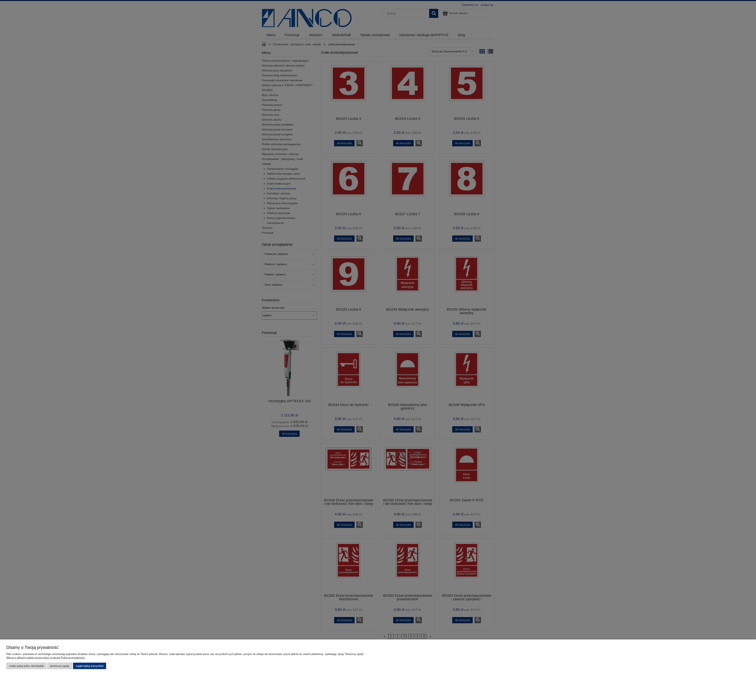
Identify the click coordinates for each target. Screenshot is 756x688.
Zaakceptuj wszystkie (90, 666)
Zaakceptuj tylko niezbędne (26, 666)
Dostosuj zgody (59, 666)
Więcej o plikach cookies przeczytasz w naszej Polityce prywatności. (45, 657)
